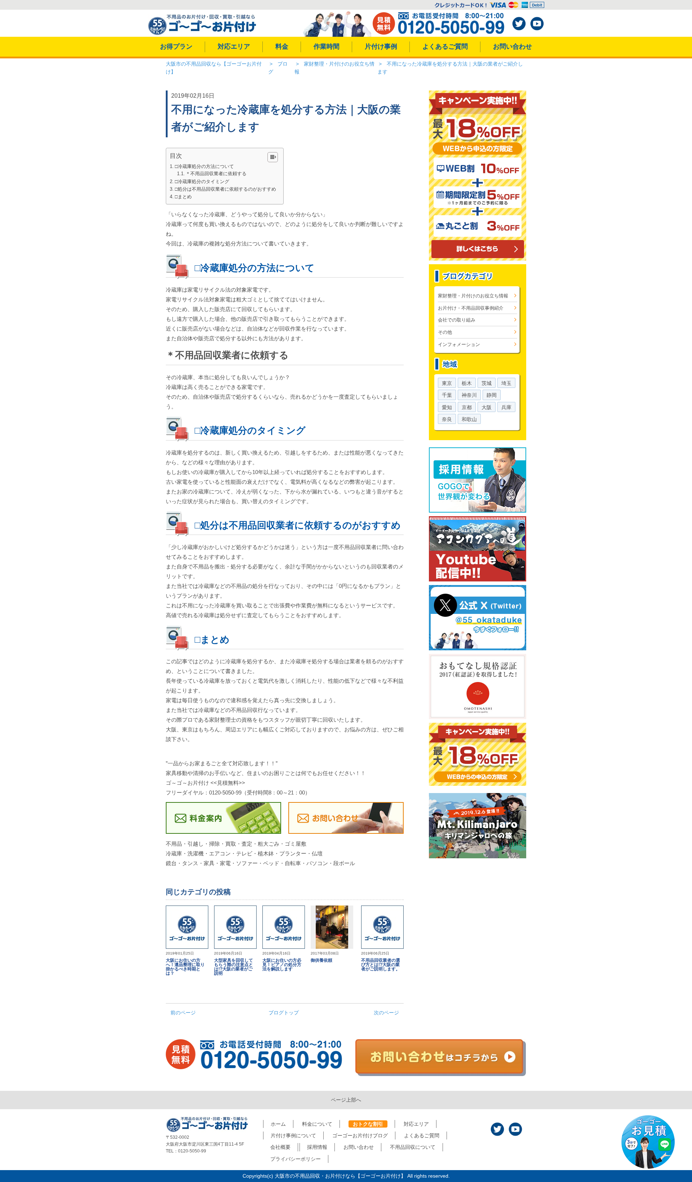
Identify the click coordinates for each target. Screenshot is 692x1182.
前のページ (183, 1012)
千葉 (447, 395)
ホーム (278, 1124)
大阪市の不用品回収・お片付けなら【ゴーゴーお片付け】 (340, 1176)
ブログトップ (284, 1012)
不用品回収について (412, 1147)
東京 (447, 383)
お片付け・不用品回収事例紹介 (471, 308)
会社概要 (280, 1147)
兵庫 (506, 407)
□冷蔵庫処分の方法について (204, 166)
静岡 (492, 395)
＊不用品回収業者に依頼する (216, 173)
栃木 (467, 383)
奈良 (447, 419)
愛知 (447, 407)
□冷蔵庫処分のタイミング (202, 181)
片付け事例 (381, 46)
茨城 (487, 383)
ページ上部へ (346, 1100)
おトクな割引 (368, 1124)
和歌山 (469, 419)
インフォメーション (459, 344)
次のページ (386, 1012)
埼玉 (506, 383)
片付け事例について (293, 1135)
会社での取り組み (456, 320)
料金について (317, 1124)
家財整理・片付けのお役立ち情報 (473, 295)
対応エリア (234, 46)
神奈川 (469, 395)
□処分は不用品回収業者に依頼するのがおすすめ (225, 189)
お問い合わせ (512, 46)
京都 (467, 407)
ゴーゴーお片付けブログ (360, 1135)
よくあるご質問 (445, 46)
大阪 (487, 407)
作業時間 (327, 46)
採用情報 (317, 1147)
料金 (281, 46)
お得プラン (176, 46)
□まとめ (183, 196)
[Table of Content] (272, 157)
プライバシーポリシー (295, 1159)
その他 (445, 332)
